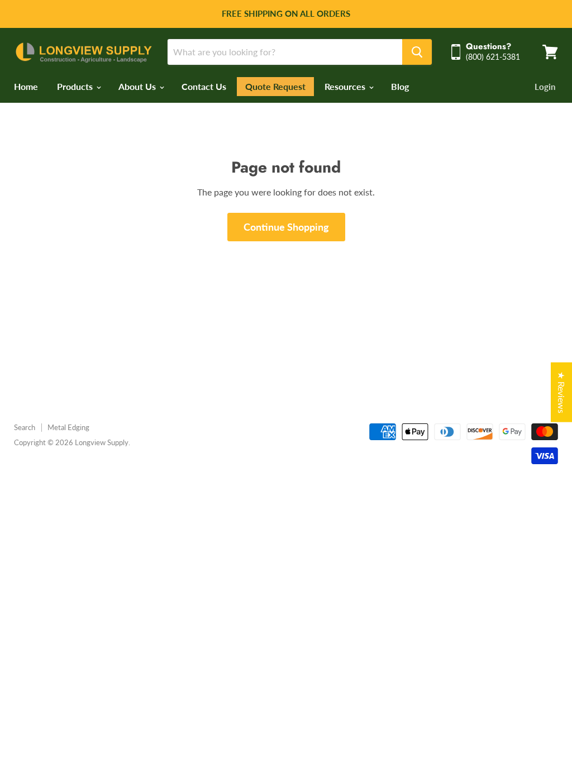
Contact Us (204, 86)
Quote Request (275, 87)
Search (24, 427)
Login (545, 87)
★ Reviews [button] (561, 392)
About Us (138, 86)
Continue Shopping (286, 227)
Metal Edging (68, 427)
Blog (400, 86)
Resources (346, 86)
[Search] (417, 52)
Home (26, 86)
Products (76, 86)
